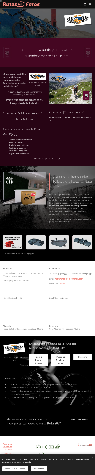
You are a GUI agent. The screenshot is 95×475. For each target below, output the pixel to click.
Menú (89, 4)
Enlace (62, 284)
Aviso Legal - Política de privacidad (8, 446)
